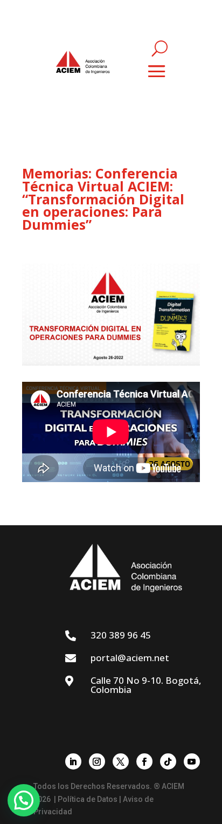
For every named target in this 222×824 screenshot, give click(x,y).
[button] (24, 800)
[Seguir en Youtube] (192, 761)
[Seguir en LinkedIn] (73, 761)
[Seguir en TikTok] (168, 761)
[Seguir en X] (121, 761)
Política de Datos (87, 799)
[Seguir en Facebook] (144, 761)
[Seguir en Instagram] (97, 761)
